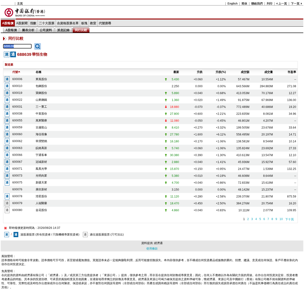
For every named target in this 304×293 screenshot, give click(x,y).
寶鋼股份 (41, 93)
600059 (17, 127)
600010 (17, 86)
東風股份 (41, 79)
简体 (244, 3)
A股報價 (8, 23)
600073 (17, 175)
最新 (176, 72)
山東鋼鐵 (41, 99)
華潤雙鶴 (41, 141)
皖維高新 (41, 148)
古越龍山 (41, 127)
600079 (17, 203)
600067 (17, 161)
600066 (17, 155)
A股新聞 (22, 23)
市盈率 (292, 72)
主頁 (20, 3)
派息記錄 (63, 30)
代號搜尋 (105, 23)
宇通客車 (41, 155)
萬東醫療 (41, 120)
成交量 (268, 72)
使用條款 (152, 248)
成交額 (245, 72)
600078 (17, 196)
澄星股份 (41, 196)
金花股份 (41, 210)
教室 (93, 23)
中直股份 (41, 113)
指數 (33, 23)
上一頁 (282, 3)
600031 (17, 106)
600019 (17, 93)
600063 (17, 148)
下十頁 (289, 219)
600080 (17, 210)
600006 (17, 79)
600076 (17, 189)
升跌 (200, 72)
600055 (17, 120)
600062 (17, 141)
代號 (15, 72)
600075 (17, 182)
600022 (17, 99)
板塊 (84, 23)
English (233, 3)
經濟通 (158, 243)
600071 (17, 168)
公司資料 (46, 30)
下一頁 (295, 3)
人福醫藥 (41, 203)
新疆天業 (41, 182)
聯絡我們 (257, 3)
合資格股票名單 (68, 23)
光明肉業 (41, 175)
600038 (17, 113)
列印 (269, 3)
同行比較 (81, 30)
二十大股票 (46, 23)
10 (281, 219)
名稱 (38, 72)
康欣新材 (41, 189)
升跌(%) (221, 72)
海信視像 (41, 134)
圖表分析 (28, 30)
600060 (17, 134)
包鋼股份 (41, 86)
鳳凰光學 (41, 168)
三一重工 (41, 106)
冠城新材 (41, 161)
